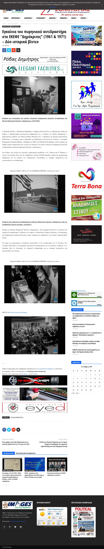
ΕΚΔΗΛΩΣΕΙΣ (63, 18)
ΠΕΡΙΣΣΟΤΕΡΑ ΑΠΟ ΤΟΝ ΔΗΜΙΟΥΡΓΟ (25, 453)
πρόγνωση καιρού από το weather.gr (52, 526)
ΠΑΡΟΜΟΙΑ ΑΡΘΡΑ (8, 453)
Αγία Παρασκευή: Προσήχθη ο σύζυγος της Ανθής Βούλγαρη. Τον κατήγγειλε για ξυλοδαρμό (86, 342)
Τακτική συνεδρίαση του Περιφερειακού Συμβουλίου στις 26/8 (84, 325)
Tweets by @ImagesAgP (78, 291)
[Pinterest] (10, 527)
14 (82, 382)
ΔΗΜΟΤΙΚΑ (52, 18)
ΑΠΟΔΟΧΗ (52, 7)
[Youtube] (21, 527)
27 (77, 390)
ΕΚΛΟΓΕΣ (73, 18)
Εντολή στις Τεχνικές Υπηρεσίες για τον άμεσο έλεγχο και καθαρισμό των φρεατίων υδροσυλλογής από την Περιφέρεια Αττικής (53, 444)
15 (86, 382)
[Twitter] (15, 527)
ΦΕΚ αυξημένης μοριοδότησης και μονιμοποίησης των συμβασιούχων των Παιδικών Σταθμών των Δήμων (86, 316)
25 (99, 386)
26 (73, 390)
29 (86, 390)
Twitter (35, 374)
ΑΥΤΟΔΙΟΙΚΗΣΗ (40, 18)
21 (82, 386)
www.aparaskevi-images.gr (45, 369)
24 (95, 386)
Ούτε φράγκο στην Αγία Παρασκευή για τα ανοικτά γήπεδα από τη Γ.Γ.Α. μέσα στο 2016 (15, 443)
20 (77, 386)
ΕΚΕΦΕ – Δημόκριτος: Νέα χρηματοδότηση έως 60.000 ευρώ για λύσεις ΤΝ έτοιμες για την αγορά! (34, 475)
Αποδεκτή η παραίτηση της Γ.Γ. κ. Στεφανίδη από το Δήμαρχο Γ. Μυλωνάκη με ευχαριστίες (87, 334)
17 (95, 382)
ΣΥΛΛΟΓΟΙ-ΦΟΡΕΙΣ (13, 23)
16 (90, 382)
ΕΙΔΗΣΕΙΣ (6, 18)
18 (99, 382)
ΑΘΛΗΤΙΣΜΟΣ (28, 18)
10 (95, 378)
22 (86, 386)
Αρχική (4, 23)
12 (73, 382)
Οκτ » (77, 393)
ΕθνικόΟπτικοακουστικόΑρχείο (17, 312)
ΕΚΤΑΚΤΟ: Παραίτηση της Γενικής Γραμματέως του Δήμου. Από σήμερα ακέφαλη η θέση (86, 351)
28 (82, 390)
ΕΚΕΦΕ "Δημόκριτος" (26, 23)
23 (90, 386)
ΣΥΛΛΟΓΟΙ (83, 18)
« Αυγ (73, 393)
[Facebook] (4, 527)
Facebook (24, 374)
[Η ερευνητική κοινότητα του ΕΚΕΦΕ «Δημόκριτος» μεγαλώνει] (57, 464)
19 (73, 386)
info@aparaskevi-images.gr (18, 521)
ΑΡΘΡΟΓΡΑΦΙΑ (15, 18)
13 (77, 382)
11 (99, 378)
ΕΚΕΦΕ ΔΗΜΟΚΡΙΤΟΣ (17, 417)
